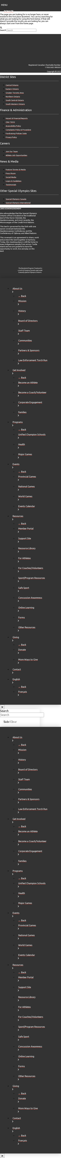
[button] (30, 4)
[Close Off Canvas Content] (2, 707)
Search (3, 30)
